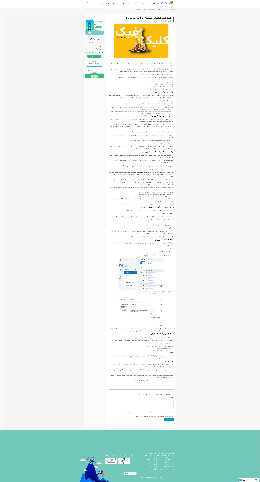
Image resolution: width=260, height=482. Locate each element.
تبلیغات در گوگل (161, 69)
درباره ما (153, 464)
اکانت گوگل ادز (166, 251)
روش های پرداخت (151, 459)
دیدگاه (172, 397)
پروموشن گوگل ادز (151, 463)
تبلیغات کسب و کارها (169, 468)
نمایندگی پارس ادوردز (150, 457)
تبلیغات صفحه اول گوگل (169, 466)
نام (172, 412)
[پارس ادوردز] (167, 3)
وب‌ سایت (128, 412)
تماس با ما (152, 466)
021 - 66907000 (130, 473)
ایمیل (150, 412)
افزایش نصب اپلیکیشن (169, 459)
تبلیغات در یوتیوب (170, 461)
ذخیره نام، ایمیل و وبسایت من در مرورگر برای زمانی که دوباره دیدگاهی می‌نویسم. (153, 416)
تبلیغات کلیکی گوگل (169, 464)
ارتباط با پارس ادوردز (248, 480)
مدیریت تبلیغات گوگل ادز (168, 463)
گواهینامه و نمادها (151, 461)
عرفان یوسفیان (166, 21)
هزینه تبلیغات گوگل (169, 457)
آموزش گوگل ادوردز (162, 9)
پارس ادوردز (172, 9)
